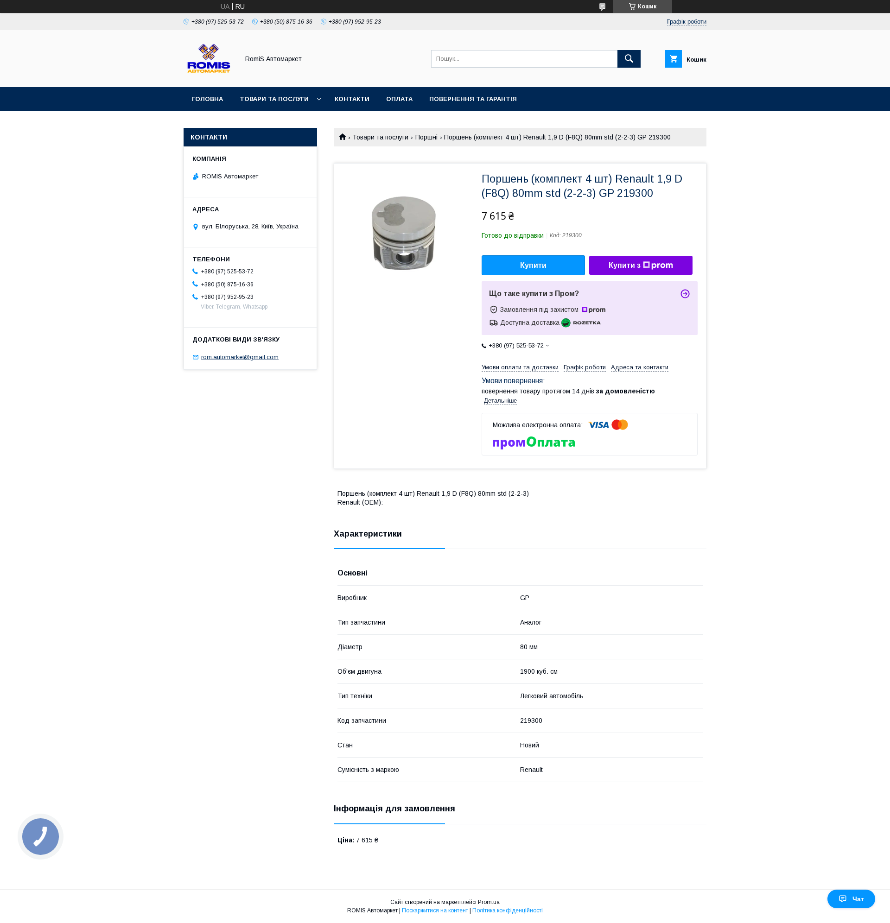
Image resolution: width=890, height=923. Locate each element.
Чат (858, 899)
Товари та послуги (274, 98)
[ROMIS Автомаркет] (209, 75)
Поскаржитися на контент (435, 910)
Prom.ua (489, 902)
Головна (207, 98)
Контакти (352, 98)
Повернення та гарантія (473, 98)
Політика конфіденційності (507, 910)
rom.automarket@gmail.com (240, 357)
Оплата (399, 98)
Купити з (625, 265)
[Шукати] (629, 59)
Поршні (426, 137)
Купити (533, 265)
